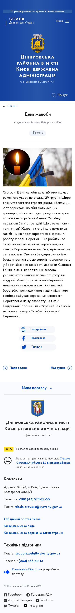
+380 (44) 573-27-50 (34, 499)
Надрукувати (38, 329)
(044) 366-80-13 (31, 561)
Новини (12, 106)
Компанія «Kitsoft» (26, 569)
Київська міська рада (19, 526)
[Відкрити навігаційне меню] (67, 21)
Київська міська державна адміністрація (33, 533)
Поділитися (38, 338)
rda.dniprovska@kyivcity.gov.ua (38, 507)
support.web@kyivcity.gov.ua (38, 553)
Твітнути (36, 347)
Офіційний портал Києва (22, 519)
